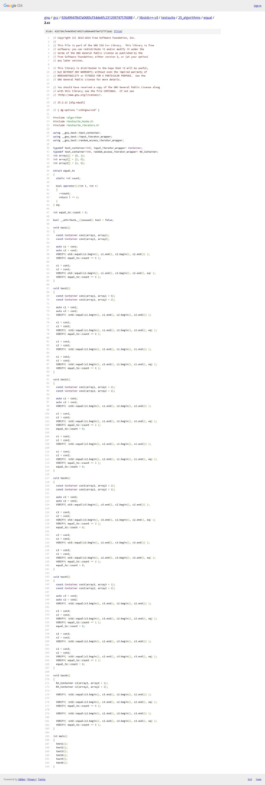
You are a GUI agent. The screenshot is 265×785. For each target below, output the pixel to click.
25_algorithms (189, 17)
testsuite (168, 17)
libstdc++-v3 (148, 17)
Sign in (257, 5)
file (118, 31)
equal (208, 17)
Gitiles (21, 779)
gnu (47, 17)
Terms (41, 779)
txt (250, 779)
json (258, 779)
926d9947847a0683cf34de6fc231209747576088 (96, 17)
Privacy (31, 779)
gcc (55, 17)
